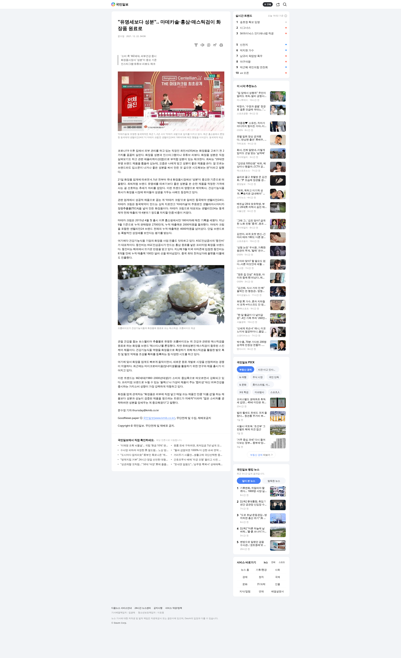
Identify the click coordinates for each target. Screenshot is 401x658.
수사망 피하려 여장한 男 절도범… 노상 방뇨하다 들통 (144, 450)
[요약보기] (196, 45)
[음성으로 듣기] (202, 45)
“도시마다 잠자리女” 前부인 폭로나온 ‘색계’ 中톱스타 (144, 455)
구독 (269, 4)
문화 (244, 584)
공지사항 (158, 607)
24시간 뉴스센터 (143, 607)
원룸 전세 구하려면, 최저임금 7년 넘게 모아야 (198, 445)
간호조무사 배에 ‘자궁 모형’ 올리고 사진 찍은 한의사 (198, 459)
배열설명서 (277, 591)
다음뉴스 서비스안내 (121, 607)
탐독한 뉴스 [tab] (274, 480)
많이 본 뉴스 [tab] (248, 480)
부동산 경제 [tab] (245, 369)
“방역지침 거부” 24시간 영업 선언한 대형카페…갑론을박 (144, 459)
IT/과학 (261, 584)
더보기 (260, 454)
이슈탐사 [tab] (259, 392)
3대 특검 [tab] (243, 392)
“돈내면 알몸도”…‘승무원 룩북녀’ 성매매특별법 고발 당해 (198, 464)
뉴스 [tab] (266, 562)
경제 (244, 577)
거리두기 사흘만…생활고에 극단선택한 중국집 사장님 (198, 455)
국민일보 (122, 4)
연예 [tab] (273, 562)
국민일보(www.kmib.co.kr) (159, 418)
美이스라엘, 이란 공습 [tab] (263, 384)
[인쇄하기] (221, 45)
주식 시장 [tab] (258, 377)
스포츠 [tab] (282, 562)
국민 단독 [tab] (274, 377)
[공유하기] (278, 4)
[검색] (286, 4)
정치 (261, 577)
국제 (277, 577)
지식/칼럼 (245, 591)
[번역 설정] (209, 45)
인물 (277, 584)
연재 (261, 591)
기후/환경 (261, 569)
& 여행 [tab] (242, 377)
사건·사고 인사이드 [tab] (268, 369)
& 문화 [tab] (242, 384)
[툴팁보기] (285, 16)
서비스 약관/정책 (173, 607)
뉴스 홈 (245, 569)
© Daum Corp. (119, 622)
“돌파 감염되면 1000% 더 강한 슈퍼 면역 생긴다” (198, 450)
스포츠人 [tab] (275, 392)
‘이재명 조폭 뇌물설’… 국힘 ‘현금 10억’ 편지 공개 (144, 445)
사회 (277, 569)
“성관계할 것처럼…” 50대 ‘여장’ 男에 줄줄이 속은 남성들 (144, 464)
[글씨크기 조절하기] (215, 45)
